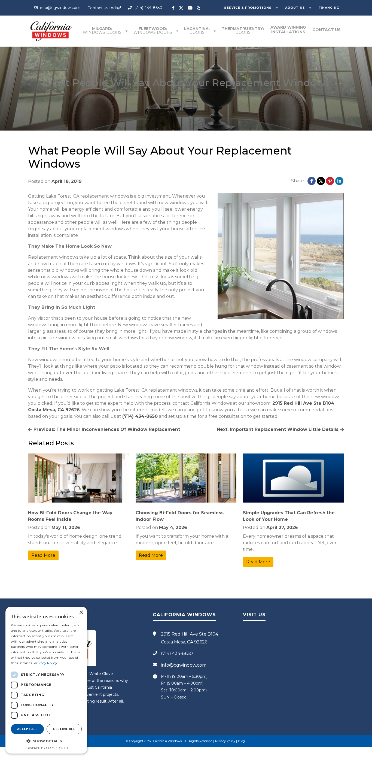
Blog (241, 741)
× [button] (81, 612)
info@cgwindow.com (59, 7)
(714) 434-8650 (147, 7)
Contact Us (326, 29)
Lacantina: (197, 30)
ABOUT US (295, 8)
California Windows (167, 741)
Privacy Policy (225, 741)
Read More (43, 555)
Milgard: (102, 30)
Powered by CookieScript (46, 748)
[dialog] (46, 680)
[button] (46, 741)
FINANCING (329, 8)
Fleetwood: (152, 30)
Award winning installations (288, 29)
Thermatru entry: (243, 30)
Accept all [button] (27, 729)
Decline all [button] (64, 729)
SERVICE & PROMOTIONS (248, 8)
